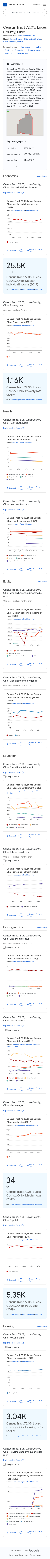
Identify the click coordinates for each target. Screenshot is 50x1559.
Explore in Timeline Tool (35, 251)
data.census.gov (18, 210)
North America (9, 41)
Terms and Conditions (18, 1555)
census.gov (16, 289)
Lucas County (16, 39)
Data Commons (16, 4)
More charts (42, 176)
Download (12, 250)
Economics (25, 47)
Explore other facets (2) (13, 193)
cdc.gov (15, 443)
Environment (22, 53)
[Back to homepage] (5, 4)
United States (35, 39)
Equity (8, 50)
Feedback (36, 4)
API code (21, 251)
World (20, 41)
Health (38, 47)
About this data (32, 210)
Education (19, 50)
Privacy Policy (35, 1555)
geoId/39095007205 (27, 35)
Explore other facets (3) (13, 1026)
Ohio (25, 39)
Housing (8, 53)
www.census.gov (13, 166)
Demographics (34, 50)
